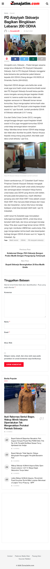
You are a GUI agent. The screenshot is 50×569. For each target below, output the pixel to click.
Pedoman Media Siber (22, 556)
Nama (7, 322)
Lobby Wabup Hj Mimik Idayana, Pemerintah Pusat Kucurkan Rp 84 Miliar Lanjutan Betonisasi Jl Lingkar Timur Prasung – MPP (28, 480)
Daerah (12, 13)
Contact (10, 556)
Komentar (8, 292)
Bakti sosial (14, 240)
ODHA (23, 240)
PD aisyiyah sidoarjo (35, 240)
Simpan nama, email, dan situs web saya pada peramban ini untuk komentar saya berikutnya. (22, 357)
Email (7, 332)
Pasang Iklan (36, 556)
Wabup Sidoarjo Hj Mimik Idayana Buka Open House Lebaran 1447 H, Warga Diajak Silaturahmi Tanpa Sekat (27, 467)
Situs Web (8, 343)
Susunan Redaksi (25, 559)
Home (6, 13)
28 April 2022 (28, 31)
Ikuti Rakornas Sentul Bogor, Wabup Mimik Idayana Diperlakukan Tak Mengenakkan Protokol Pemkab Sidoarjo (19, 422)
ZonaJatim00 (14, 31)
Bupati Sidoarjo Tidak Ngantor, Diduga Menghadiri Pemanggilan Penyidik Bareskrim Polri (27, 455)
